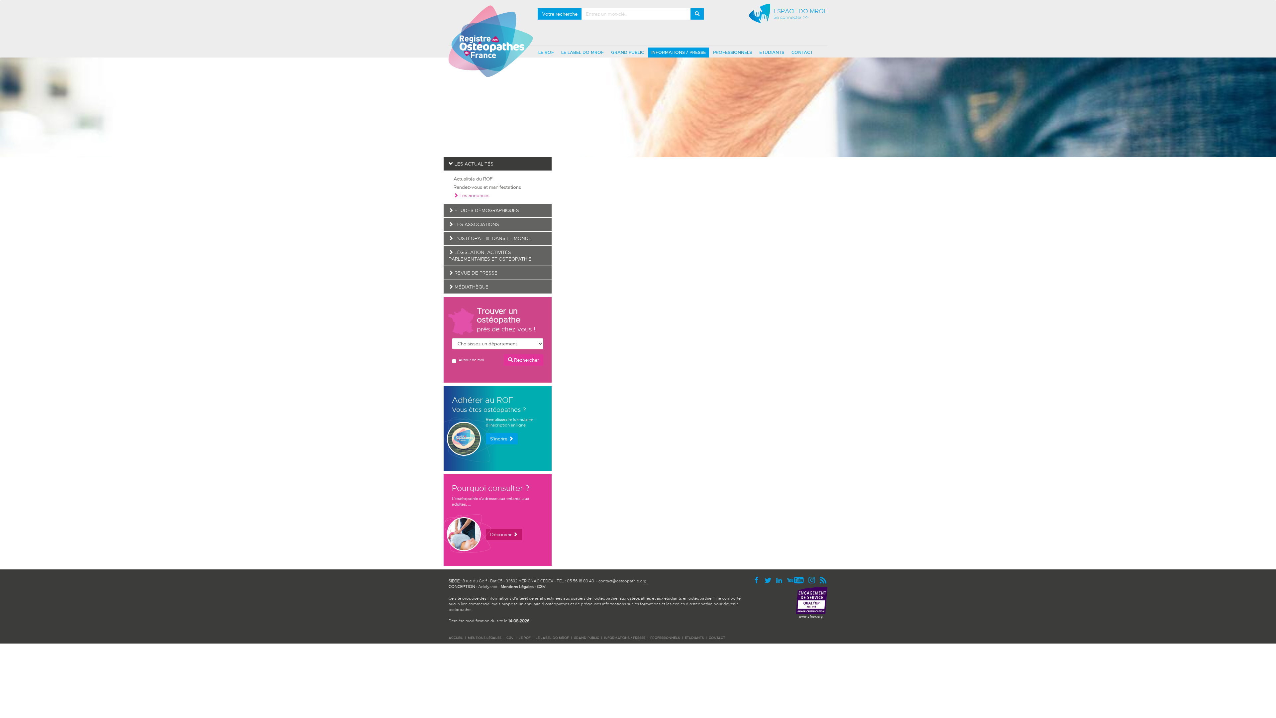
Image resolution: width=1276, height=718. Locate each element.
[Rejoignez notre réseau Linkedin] (781, 579)
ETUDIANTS (771, 52)
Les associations (476, 224)
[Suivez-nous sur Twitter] (769, 579)
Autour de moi (471, 360)
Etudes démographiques (486, 210)
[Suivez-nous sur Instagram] (813, 579)
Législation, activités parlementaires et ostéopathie (490, 255)
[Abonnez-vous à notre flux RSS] (823, 579)
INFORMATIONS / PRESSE (678, 52)
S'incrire (499, 439)
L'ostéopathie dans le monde (492, 238)
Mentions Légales (517, 586)
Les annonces (473, 195)
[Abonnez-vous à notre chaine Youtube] (797, 579)
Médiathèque (470, 287)
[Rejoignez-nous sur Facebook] (758, 579)
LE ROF (546, 52)
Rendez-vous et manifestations (487, 187)
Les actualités (473, 164)
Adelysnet (487, 586)
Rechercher (526, 360)
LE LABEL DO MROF (582, 52)
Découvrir (501, 535)
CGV (541, 586)
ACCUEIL (456, 638)
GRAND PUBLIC (627, 52)
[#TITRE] (491, 41)
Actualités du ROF (473, 179)
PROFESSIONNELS (732, 52)
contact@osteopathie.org (622, 581)
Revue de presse (475, 273)
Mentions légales (484, 638)
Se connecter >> (791, 17)
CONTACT (802, 52)
